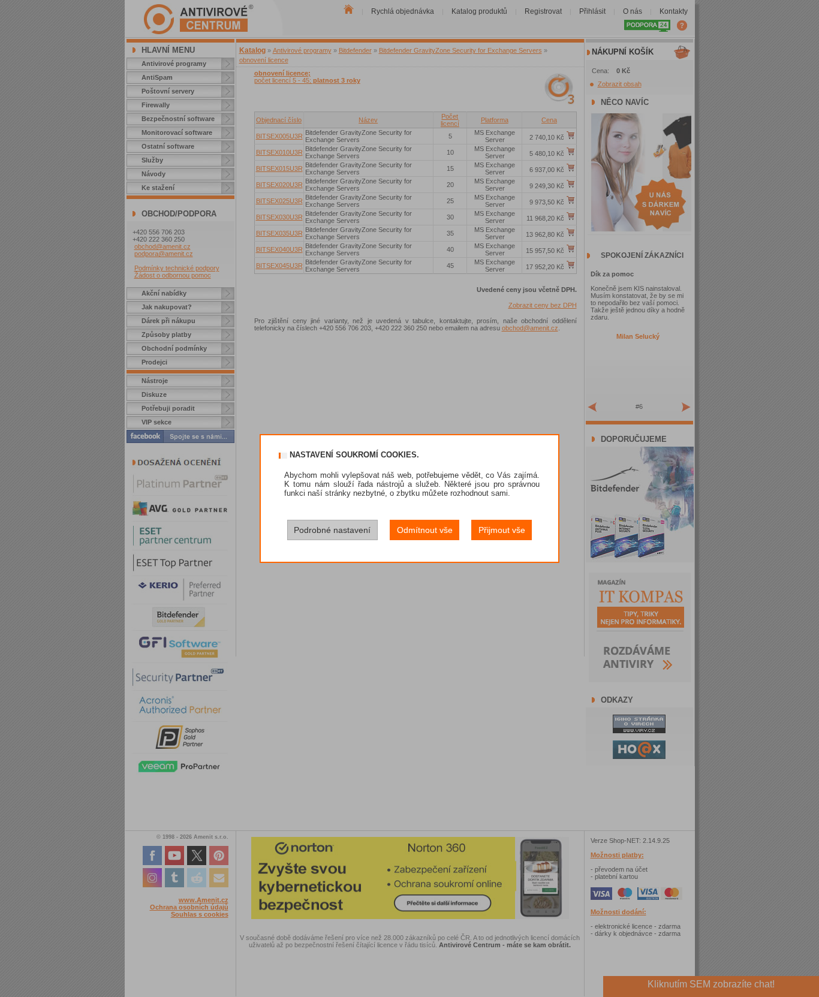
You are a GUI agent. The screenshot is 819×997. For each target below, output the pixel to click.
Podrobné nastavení (332, 530)
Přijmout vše (501, 530)
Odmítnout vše (425, 530)
